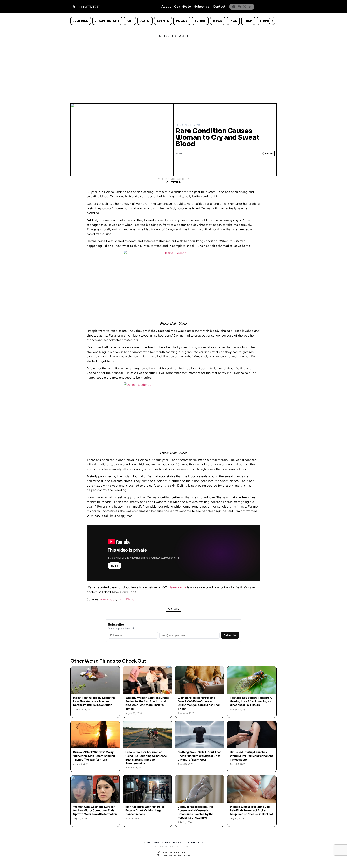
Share (269, 153)
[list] (173, 21)
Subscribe (202, 6)
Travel (265, 21)
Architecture (107, 21)
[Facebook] (233, 6)
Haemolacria (178, 587)
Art (130, 21)
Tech (248, 21)
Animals (80, 21)
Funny (200, 21)
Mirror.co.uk (108, 599)
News (217, 21)
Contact (219, 6)
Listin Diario (126, 599)
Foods (181, 21)
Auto (145, 21)
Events (163, 21)
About (166, 6)
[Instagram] (239, 6)
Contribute (182, 6)
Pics (233, 21)
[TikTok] (250, 6)
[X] (244, 6)
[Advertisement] (173, 69)
